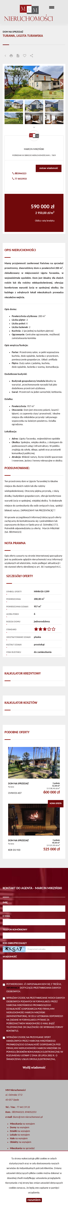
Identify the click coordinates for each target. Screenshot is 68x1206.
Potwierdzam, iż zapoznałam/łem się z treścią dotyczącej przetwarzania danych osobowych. (33, 988)
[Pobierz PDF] (18, 56)
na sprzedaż (22, 1148)
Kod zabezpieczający (15, 943)
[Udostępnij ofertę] (31, 56)
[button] (9, 82)
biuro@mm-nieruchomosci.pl (28, 1117)
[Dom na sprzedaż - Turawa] (34, 771)
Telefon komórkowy (15, 929)
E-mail (6, 916)
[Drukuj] (11, 56)
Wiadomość (10, 956)
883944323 (20, 173)
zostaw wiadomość (48, 168)
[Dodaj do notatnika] (24, 56)
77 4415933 (20, 179)
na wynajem (22, 1124)
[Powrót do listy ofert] (5, 56)
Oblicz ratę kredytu (44, 220)
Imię (5, 902)
